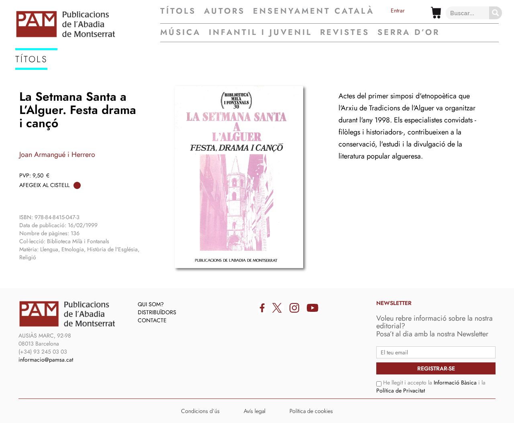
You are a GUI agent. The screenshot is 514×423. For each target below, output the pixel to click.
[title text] (87, 24)
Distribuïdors (157, 312)
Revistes (344, 32)
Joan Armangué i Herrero (57, 154)
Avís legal (254, 411)
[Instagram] (294, 308)
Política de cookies (311, 411)
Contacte (152, 320)
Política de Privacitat (400, 390)
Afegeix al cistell (44, 185)
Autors (224, 11)
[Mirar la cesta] (436, 12)
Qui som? (151, 304)
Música (180, 32)
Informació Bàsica (455, 382)
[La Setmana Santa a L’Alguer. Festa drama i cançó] (239, 177)
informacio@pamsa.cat (45, 360)
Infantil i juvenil (260, 32)
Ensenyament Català (313, 11)
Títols (178, 11)
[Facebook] (262, 307)
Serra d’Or (408, 32)
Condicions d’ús (200, 411)
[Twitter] (277, 308)
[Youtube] (312, 308)
